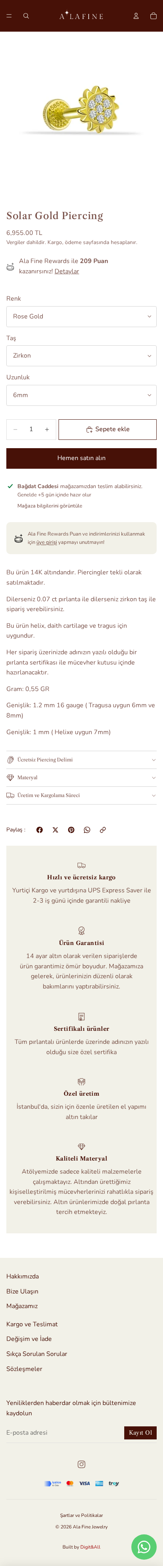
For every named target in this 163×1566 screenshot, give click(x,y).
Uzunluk (18, 377)
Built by (81, 1547)
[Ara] (26, 16)
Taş (11, 338)
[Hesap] (136, 16)
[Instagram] (81, 1464)
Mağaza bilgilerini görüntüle (49, 505)
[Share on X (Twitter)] (55, 830)
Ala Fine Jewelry (90, 1527)
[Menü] (9, 16)
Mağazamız (22, 1306)
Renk (13, 298)
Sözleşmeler (24, 1369)
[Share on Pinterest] (71, 830)
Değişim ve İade (29, 1339)
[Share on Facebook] (39, 830)
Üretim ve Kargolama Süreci (48, 795)
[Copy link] (103, 830)
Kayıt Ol (140, 1432)
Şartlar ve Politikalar (81, 1515)
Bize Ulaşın (22, 1291)
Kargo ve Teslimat (32, 1324)
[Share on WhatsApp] (87, 830)
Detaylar (67, 271)
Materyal (27, 777)
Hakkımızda (22, 1276)
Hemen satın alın (81, 458)
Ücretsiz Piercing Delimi (45, 760)
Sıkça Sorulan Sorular (36, 1354)
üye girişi (46, 542)
